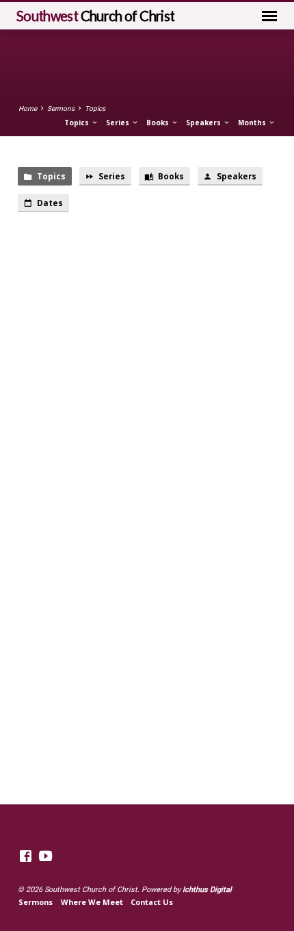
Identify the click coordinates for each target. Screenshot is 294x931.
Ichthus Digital (207, 889)
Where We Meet (92, 902)
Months (253, 122)
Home (27, 108)
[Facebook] (26, 856)
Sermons (61, 108)
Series (118, 122)
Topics (95, 108)
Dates (49, 202)
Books (158, 122)
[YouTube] (45, 856)
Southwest (95, 16)
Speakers (204, 122)
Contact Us (152, 902)
